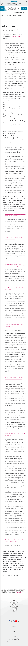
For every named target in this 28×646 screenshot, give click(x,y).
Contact (19, 15)
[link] (3, 575)
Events (14, 15)
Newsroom (3, 12)
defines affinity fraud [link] (16, 36)
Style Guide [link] (18, 592)
